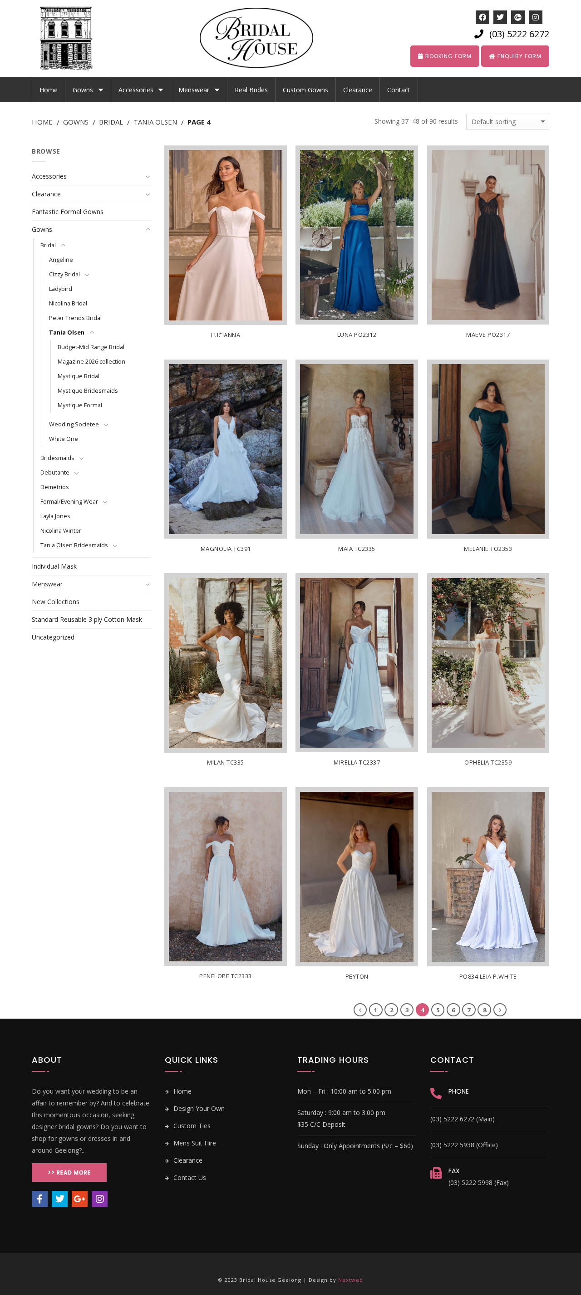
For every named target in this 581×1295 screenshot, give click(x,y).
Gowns (83, 89)
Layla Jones (55, 516)
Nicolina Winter (60, 531)
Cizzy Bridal (64, 274)
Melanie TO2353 (488, 549)
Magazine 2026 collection (91, 361)
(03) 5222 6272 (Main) (462, 1119)
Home (48, 89)
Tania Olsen (155, 121)
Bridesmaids (57, 458)
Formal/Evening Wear (69, 501)
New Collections (55, 601)
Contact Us (189, 1177)
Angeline (61, 260)
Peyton (357, 976)
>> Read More (69, 1172)
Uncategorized (53, 637)
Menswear (193, 89)
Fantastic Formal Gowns (67, 211)
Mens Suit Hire (194, 1143)
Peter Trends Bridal (75, 318)
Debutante (54, 472)
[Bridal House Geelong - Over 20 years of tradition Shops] (73, 39)
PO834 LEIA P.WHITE (488, 976)
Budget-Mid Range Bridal (91, 347)
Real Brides (251, 89)
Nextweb (350, 1279)
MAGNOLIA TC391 (226, 549)
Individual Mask (54, 566)
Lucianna (225, 335)
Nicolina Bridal (68, 303)
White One (63, 439)
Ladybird (60, 289)
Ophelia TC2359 (488, 762)
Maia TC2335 (356, 549)
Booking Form (447, 56)
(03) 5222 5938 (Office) (464, 1144)
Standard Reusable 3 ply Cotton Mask (87, 619)
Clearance (357, 89)
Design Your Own (198, 1108)
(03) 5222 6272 (519, 34)
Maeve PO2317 (488, 335)
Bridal (111, 121)
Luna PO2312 (357, 335)
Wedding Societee (74, 424)
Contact (398, 89)
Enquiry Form (519, 56)
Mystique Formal (80, 405)
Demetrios (54, 487)
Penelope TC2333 (225, 976)
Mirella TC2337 (357, 762)
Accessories (135, 89)
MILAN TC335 (225, 762)
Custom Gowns (305, 89)
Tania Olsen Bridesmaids (74, 545)
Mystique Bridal (78, 376)
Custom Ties (191, 1125)
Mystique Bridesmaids (88, 391)
